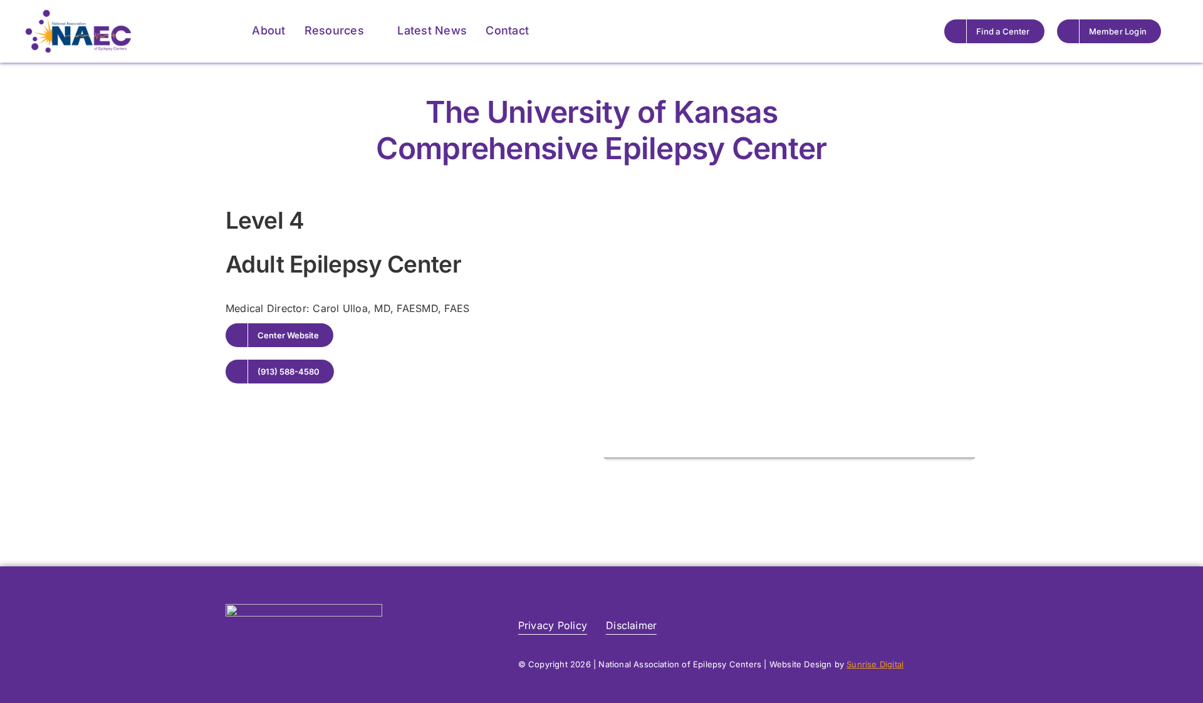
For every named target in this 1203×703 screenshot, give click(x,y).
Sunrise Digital (875, 664)
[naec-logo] (78, 14)
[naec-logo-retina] (304, 609)
